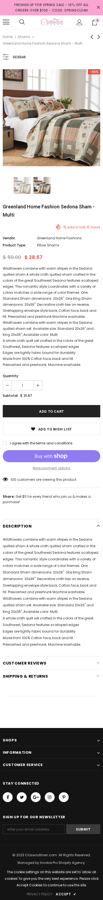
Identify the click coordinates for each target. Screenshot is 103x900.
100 (13, 479)
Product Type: (14, 245)
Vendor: (9, 238)
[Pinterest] (64, 797)
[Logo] (51, 21)
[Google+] (36, 797)
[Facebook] (8, 797)
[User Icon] (79, 22)
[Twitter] (22, 797)
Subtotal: (10, 395)
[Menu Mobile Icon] (6, 22)
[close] (98, 7)
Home (8, 36)
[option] (51, 117)
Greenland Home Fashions (59, 238)
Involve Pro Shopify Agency (62, 862)
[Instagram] (50, 797)
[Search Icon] (22, 22)
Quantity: (11, 376)
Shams (24, 36)
